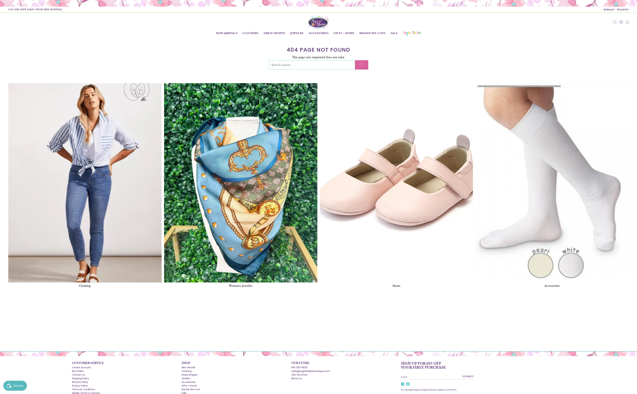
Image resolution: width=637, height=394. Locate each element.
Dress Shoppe (189, 374)
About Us (296, 378)
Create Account (81, 367)
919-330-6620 (299, 367)
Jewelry (186, 378)
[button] (250, 33)
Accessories (188, 382)
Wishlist (609, 9)
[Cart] (627, 22)
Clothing (186, 371)
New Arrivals (188, 367)
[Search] (361, 65)
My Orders (78, 371)
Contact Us (78, 374)
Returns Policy (80, 382)
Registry (623, 9)
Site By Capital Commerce (442, 389)
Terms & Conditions (83, 389)
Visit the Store (299, 374)
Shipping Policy (80, 378)
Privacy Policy (80, 385)
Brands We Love (191, 389)
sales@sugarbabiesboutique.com (310, 371)
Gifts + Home (189, 385)
